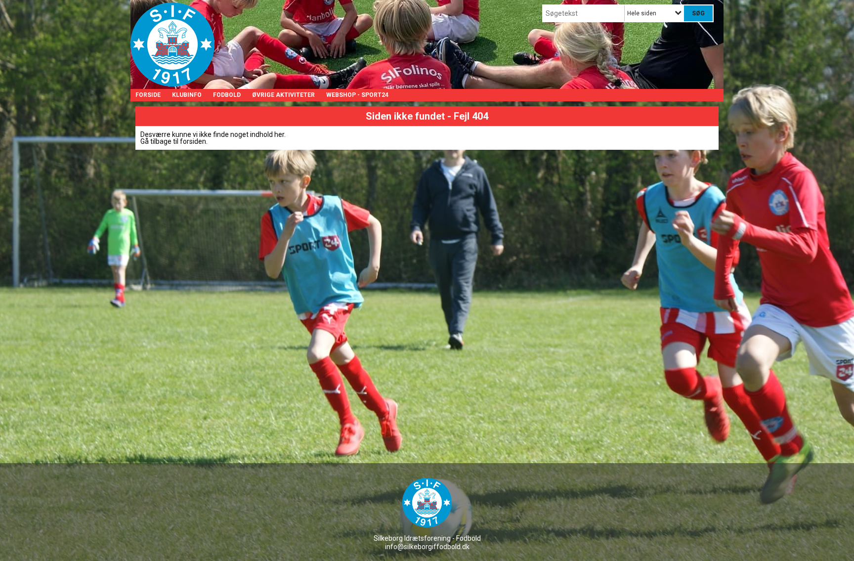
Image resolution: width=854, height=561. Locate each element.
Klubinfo (187, 94)
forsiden (193, 141)
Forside (148, 94)
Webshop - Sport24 (357, 94)
